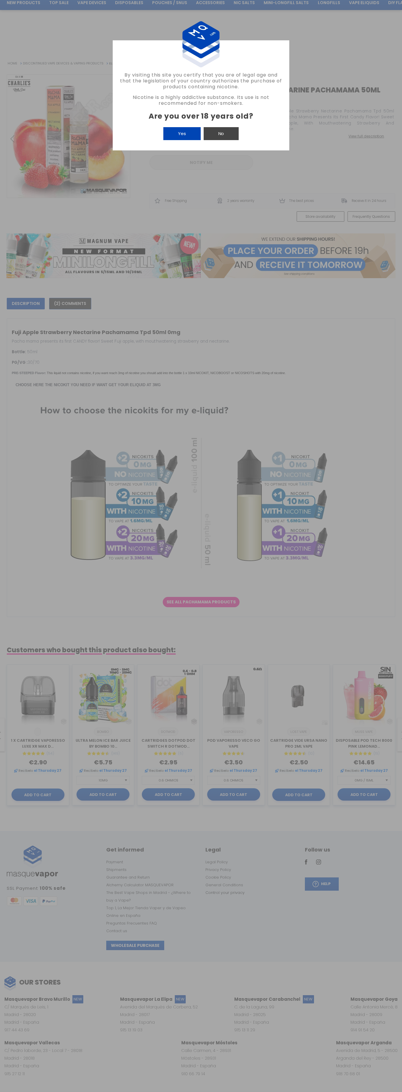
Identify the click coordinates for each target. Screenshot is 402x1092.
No (221, 133)
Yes (182, 133)
